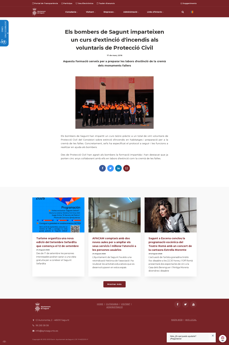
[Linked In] (118, 168)
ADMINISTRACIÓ (114, 307)
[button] (182, 12)
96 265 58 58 (42, 325)
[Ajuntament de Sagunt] (39, 12)
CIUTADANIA (112, 304)
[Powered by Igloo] (4, 341)
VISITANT (125, 304)
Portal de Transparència (46, 3)
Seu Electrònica (85, 3)
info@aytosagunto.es (47, 331)
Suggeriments (189, 3)
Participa (67, 3)
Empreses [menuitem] (109, 12)
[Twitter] (110, 168)
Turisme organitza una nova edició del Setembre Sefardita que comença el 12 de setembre (57, 242)
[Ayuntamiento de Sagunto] (42, 314)
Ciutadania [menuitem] (71, 12)
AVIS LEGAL (191, 320)
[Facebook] (102, 168)
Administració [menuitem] (130, 12)
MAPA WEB (176, 320)
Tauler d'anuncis (106, 3)
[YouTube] (193, 304)
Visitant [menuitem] (90, 12)
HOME (100, 304)
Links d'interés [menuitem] (155, 12)
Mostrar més (114, 284)
